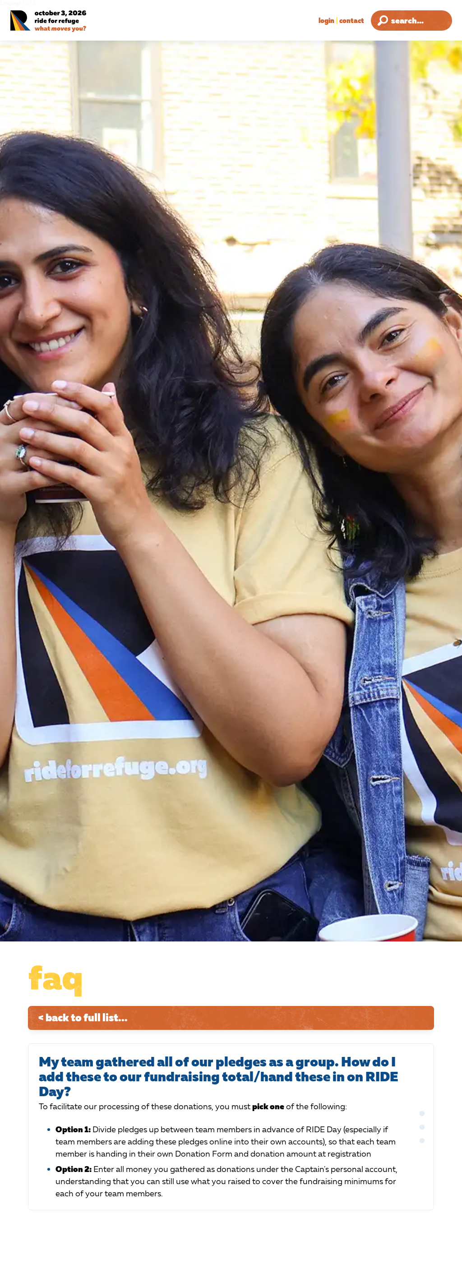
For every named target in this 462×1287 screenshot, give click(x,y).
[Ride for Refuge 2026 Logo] (69, 21)
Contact (351, 20)
